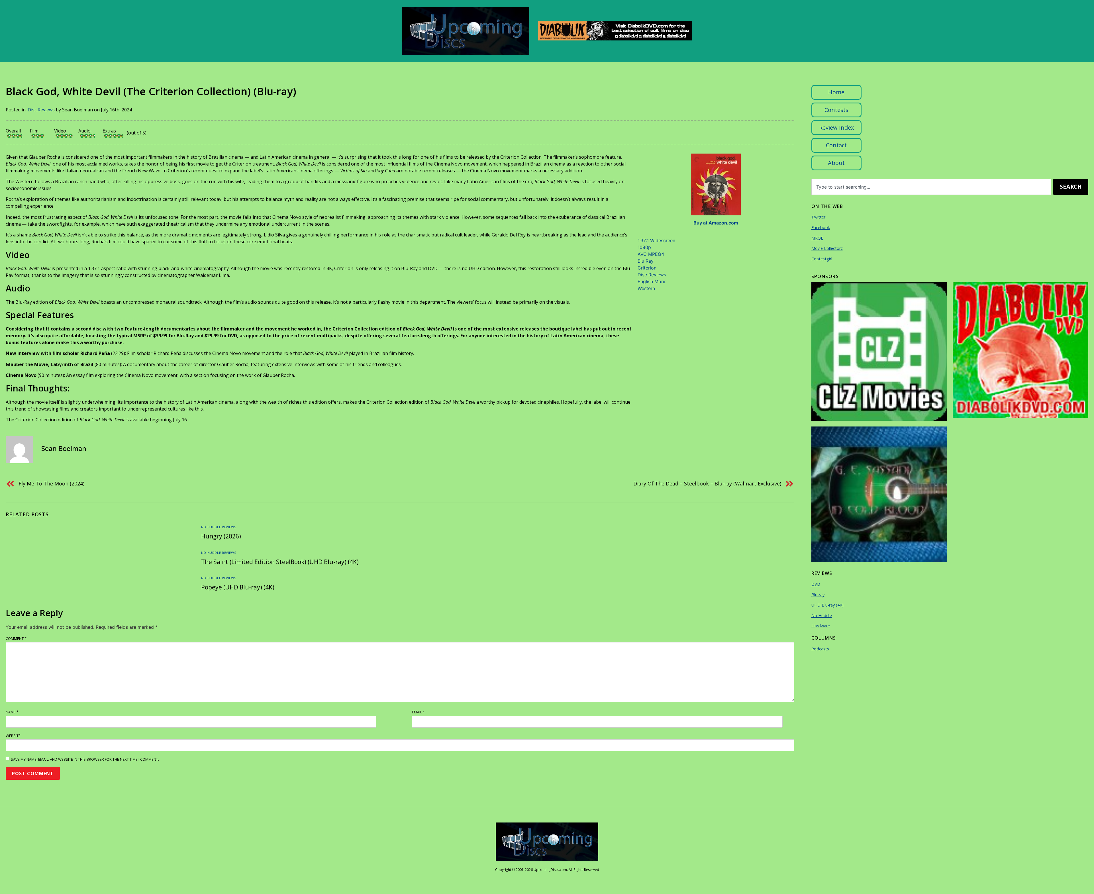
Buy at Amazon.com (715, 223)
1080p (644, 247)
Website (13, 735)
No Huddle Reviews (218, 527)
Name (12, 712)
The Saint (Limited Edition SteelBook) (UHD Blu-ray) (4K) (280, 562)
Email (418, 712)
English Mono (652, 281)
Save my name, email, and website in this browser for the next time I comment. (85, 759)
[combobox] (931, 187)
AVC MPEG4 (651, 254)
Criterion (647, 268)
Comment (16, 638)
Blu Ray (646, 261)
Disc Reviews (41, 110)
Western (646, 288)
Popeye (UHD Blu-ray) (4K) (237, 587)
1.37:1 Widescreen (656, 240)
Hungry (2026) (221, 536)
